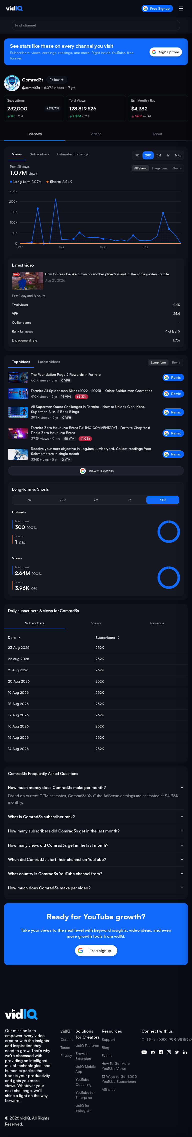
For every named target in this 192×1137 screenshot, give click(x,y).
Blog (105, 1047)
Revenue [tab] (157, 623)
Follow (55, 80)
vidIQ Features (87, 1045)
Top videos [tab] (21, 362)
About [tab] (157, 134)
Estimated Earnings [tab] (72, 154)
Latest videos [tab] (49, 362)
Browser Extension (83, 1056)
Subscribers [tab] (39, 154)
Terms (65, 1047)
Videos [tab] (95, 134)
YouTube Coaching (84, 1082)
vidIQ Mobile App (86, 1069)
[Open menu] (181, 8)
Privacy (66, 1055)
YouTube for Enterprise (85, 1095)
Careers (67, 1039)
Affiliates (108, 1089)
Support (108, 1039)
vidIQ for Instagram (84, 1108)
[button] (137, 155)
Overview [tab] (35, 134)
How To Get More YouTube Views (116, 1066)
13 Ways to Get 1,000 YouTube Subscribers (119, 1079)
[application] (96, 221)
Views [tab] (17, 154)
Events (107, 1055)
